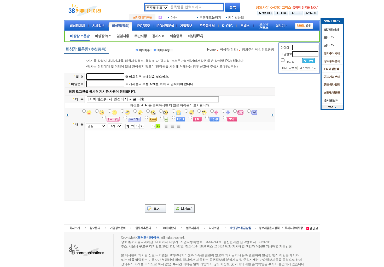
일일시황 (123, 36)
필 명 (80, 76)
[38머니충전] (304, 25)
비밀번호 (77, 84)
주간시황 (140, 36)
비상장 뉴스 (103, 36)
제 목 (79, 99)
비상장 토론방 (80, 36)
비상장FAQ (195, 36)
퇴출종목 (176, 36)
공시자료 (158, 36)
